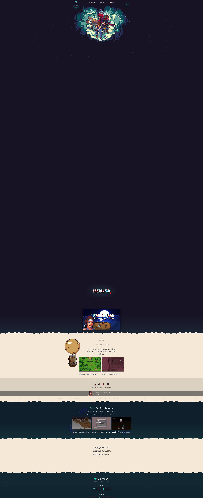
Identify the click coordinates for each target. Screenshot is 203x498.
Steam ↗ (100, 2)
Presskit (106, 2)
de (127, 4)
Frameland (92, 2)
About (112, 2)
